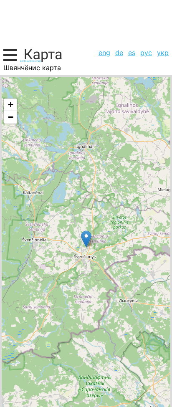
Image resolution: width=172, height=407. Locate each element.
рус (146, 52)
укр (163, 52)
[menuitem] (104, 53)
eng (104, 52)
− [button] (10, 117)
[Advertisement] (86, 23)
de (119, 52)
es (131, 52)
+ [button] (10, 104)
